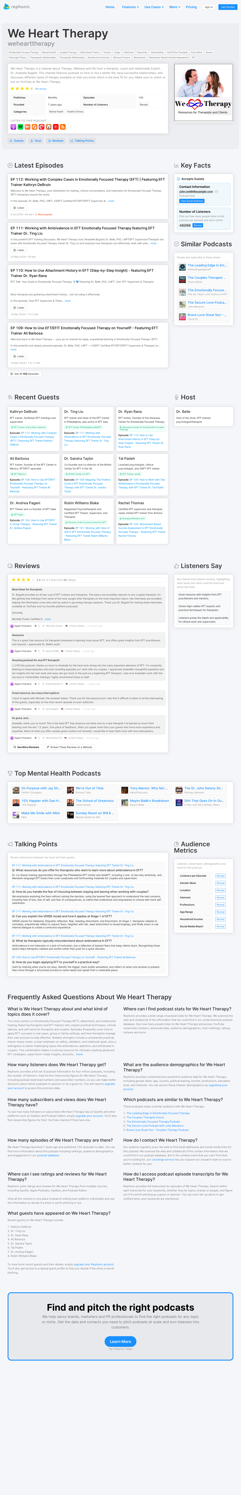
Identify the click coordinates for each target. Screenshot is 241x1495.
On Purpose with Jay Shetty (41, 788)
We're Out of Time (90, 788)
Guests (18, 140)
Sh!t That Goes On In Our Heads (204, 801)
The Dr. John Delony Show (204, 788)
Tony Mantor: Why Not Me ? (150, 788)
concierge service (163, 1159)
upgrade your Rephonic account (93, 1264)
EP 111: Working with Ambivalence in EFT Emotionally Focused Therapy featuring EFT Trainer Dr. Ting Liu (73, 865)
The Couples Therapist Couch (208, 277)
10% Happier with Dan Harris (41, 801)
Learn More (120, 1341)
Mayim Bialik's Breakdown (149, 801)
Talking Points (84, 140)
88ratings (40, 88)
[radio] (12, 88)
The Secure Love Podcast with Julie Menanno (208, 302)
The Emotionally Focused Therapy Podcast (208, 290)
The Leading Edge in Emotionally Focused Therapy (208, 265)
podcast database (48, 1155)
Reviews (58, 140)
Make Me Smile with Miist (40, 813)
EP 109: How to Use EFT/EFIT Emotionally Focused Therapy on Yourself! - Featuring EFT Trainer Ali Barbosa (73, 957)
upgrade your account (89, 1115)
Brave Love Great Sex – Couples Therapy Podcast (208, 315)
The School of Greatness (95, 801)
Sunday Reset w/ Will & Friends (96, 813)
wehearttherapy (31, 43)
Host (38, 140)
